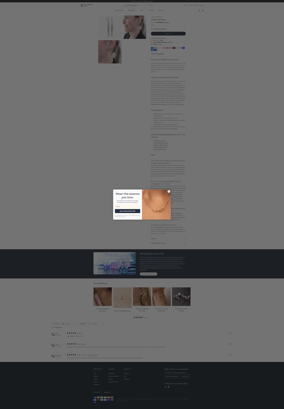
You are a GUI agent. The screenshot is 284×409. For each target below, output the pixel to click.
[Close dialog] (169, 191)
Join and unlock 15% (127, 211)
